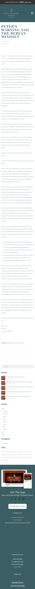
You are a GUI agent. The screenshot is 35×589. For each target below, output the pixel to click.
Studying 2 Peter (10, 343)
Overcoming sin (7, 457)
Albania (8, 451)
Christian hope (29, 451)
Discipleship (3, 454)
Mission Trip (25, 454)
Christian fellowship (22, 451)
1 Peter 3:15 (3, 451)
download (17, 506)
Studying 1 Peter (14, 457)
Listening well (19, 454)
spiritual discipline (4, 460)
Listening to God (13, 454)
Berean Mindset (20, 343)
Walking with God (28, 457)
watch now (27, 2)
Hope (8, 454)
